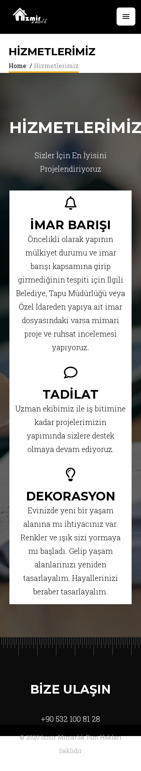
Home (17, 66)
